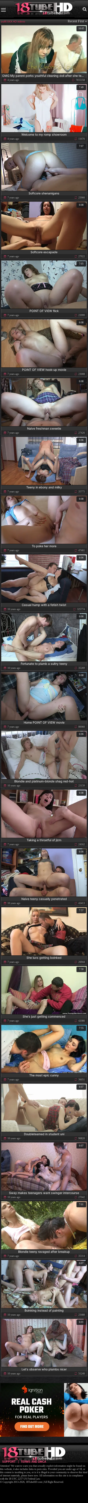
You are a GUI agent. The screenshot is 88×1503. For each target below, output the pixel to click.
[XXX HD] (44, 9)
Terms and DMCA (33, 1461)
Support (9, 1461)
